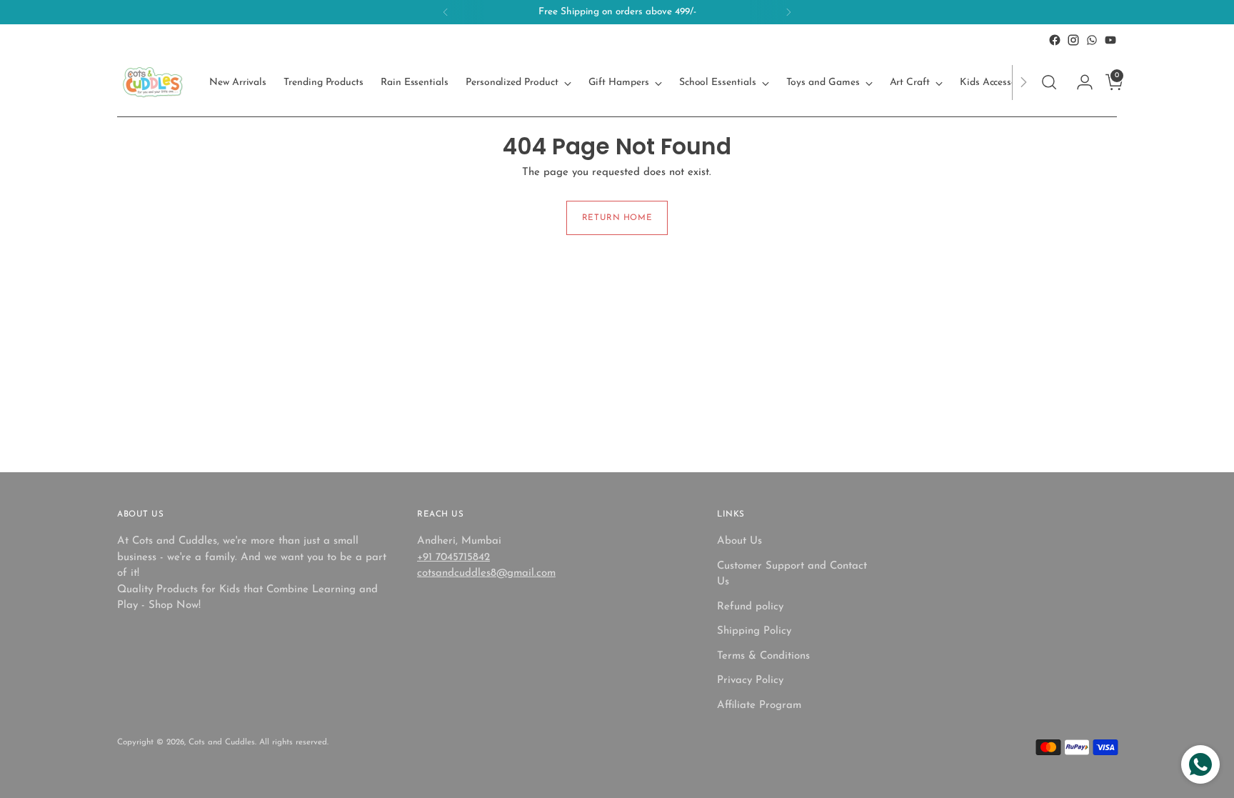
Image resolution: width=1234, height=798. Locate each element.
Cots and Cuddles (222, 742)
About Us (739, 541)
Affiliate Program (759, 705)
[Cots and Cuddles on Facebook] (1054, 40)
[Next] (788, 12)
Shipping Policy (754, 631)
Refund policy (750, 607)
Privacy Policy (750, 680)
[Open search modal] (1049, 82)
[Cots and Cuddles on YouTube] (1110, 40)
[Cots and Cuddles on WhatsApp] (1091, 40)
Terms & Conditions (763, 656)
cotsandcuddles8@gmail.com (486, 573)
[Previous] (445, 12)
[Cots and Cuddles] (153, 82)
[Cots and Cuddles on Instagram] (1073, 40)
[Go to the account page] (1079, 82)
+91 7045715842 (453, 557)
